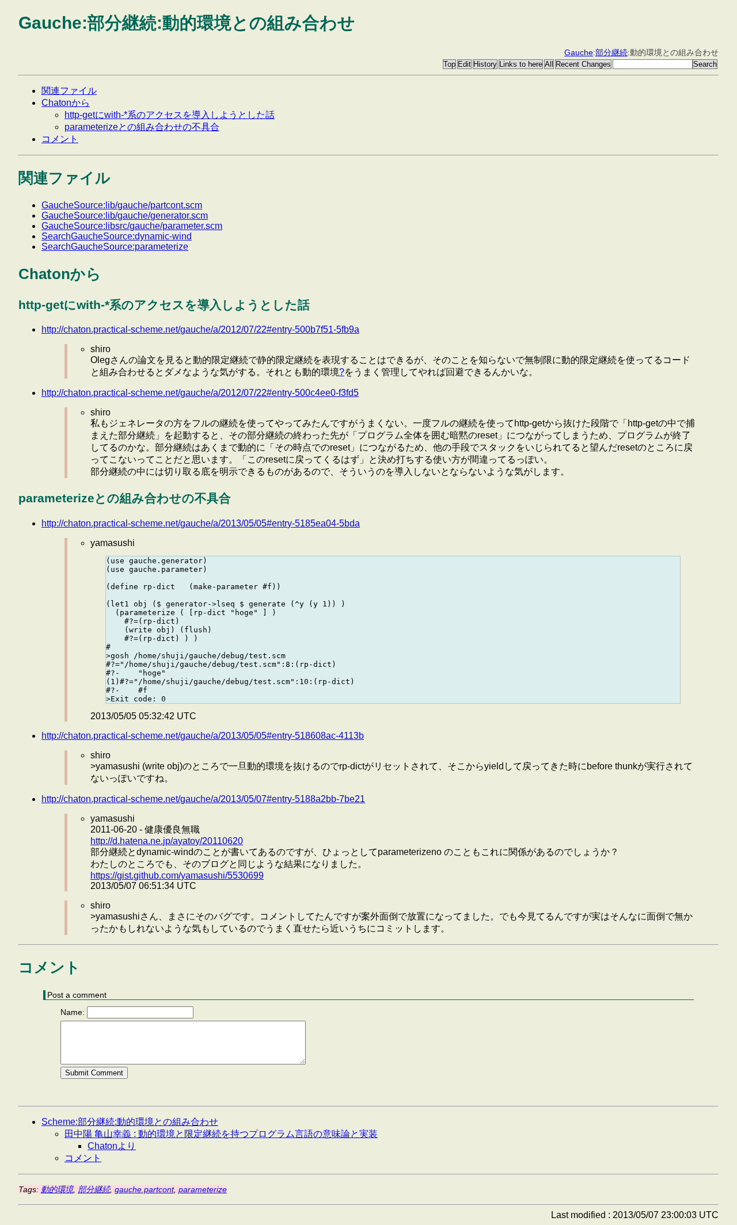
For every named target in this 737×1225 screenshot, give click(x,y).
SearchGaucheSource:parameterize (114, 246)
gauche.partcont (144, 1189)
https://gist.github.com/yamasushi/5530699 (177, 875)
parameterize (202, 1189)
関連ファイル (69, 91)
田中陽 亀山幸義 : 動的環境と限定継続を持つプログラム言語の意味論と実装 (221, 1134)
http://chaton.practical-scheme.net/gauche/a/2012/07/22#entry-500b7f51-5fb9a (200, 329)
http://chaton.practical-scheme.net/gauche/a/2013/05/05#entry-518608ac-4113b (202, 736)
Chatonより (112, 1146)
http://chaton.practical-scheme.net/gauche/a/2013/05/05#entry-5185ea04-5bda (200, 523)
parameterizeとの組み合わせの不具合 (141, 127)
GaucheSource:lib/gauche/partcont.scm (121, 205)
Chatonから (65, 103)
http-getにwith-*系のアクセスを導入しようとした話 (169, 115)
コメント (59, 139)
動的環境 (57, 1189)
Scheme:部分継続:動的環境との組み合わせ (129, 1122)
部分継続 (611, 52)
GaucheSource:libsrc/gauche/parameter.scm (131, 226)
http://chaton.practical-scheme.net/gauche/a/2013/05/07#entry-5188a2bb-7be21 (203, 799)
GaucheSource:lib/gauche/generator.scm (124, 215)
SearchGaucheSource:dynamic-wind (116, 236)
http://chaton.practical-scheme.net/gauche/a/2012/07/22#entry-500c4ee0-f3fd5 (200, 393)
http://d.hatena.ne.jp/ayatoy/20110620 (166, 841)
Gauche (578, 52)
